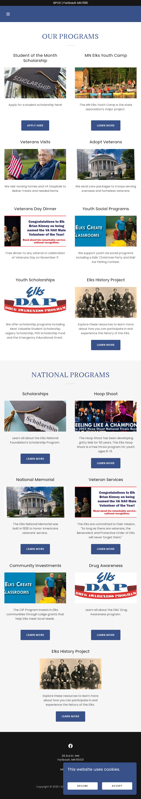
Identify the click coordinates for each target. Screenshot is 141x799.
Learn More (106, 125)
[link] (70, 746)
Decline (82, 785)
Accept (117, 785)
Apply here (35, 125)
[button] (19, 14)
